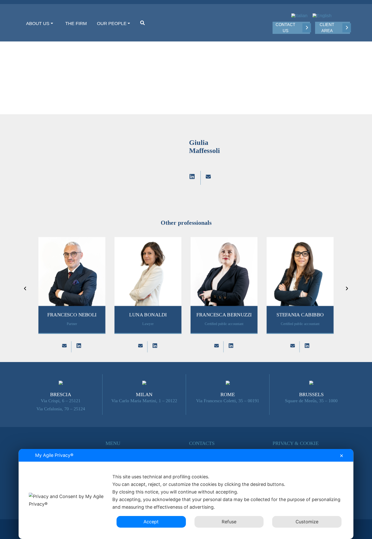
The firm (76, 23)
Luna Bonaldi (148, 315)
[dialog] (186, 494)
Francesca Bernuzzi (224, 315)
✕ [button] (341, 455)
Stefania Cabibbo (300, 315)
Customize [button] (307, 521)
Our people (112, 23)
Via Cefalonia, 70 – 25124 (60, 408)
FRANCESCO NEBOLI (71, 315)
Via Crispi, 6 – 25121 (60, 400)
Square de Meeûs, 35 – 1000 (311, 400)
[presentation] (25, 288)
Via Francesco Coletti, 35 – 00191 (227, 400)
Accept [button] (151, 521)
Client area (327, 28)
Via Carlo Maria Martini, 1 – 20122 (144, 400)
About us (37, 23)
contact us (285, 28)
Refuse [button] (229, 521)
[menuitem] (299, 15)
